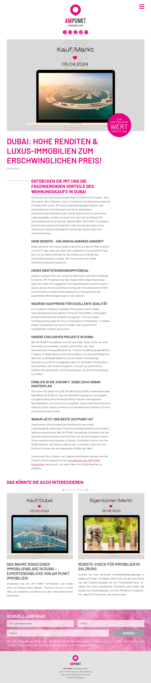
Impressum (65, 674)
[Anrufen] (65, 31)
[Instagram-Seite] (81, 31)
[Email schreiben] (70, 31)
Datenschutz (77, 674)
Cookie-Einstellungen (75, 677)
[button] (68, 490)
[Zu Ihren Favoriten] (86, 31)
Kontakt (87, 674)
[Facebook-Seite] (76, 31)
